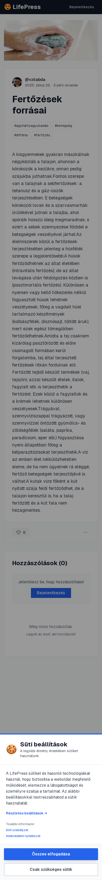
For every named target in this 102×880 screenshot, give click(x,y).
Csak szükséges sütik (51, 869)
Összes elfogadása (51, 854)
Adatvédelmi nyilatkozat (23, 836)
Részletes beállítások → (26, 813)
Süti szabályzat (17, 830)
